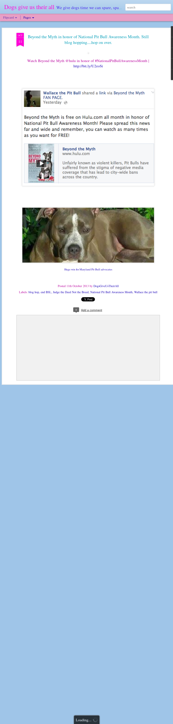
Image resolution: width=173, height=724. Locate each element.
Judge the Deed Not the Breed (71, 292)
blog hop (33, 292)
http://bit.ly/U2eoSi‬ (88, 65)
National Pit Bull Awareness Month (111, 292)
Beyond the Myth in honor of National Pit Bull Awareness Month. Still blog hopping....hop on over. (88, 39)
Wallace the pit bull (145, 292)
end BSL (46, 292)
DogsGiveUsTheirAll (106, 286)
